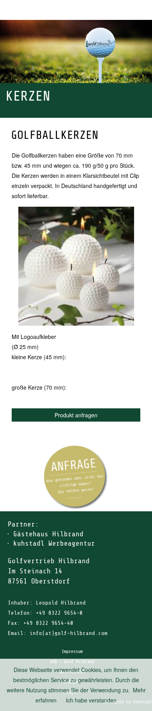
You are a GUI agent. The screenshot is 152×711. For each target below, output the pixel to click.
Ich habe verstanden (91, 700)
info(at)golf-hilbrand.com (69, 633)
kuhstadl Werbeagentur (54, 543)
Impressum (72, 651)
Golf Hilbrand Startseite (120, 10)
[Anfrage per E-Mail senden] (76, 477)
